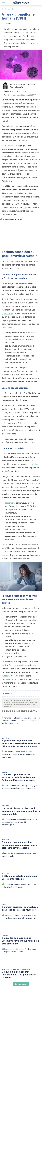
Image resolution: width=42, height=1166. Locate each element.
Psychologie (7, 873)
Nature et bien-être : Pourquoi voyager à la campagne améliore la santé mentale (21, 811)
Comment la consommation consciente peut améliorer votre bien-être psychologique (19, 845)
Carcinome (9, 503)
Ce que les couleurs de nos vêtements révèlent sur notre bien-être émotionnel (21, 941)
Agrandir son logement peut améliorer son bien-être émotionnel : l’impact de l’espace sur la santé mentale (21, 743)
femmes (8, 623)
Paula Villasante (16, 87)
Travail (5, 904)
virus (25, 207)
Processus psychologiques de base (16, 969)
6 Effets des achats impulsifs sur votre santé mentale (20, 877)
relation (35, 464)
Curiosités (6, 935)
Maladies (11, 9)
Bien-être (6, 738)
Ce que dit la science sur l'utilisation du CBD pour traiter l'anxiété (19, 974)
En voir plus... (21, 984)
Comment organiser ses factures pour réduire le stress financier (20, 908)
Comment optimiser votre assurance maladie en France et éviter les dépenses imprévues (19, 777)
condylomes (7, 313)
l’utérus (5, 676)
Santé (4, 9)
